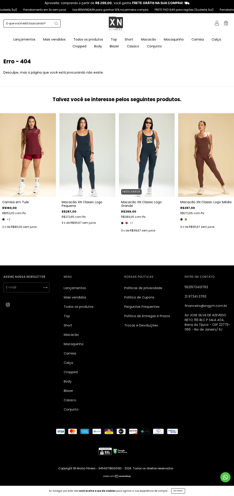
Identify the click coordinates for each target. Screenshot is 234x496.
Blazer (114, 46)
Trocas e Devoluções (141, 325)
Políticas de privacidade (143, 288)
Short (129, 39)
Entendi (178, 491)
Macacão (148, 39)
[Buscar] (56, 23)
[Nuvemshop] (117, 476)
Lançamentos (24, 39)
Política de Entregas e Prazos (147, 316)
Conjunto (154, 46)
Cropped (79, 46)
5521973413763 (196, 287)
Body (98, 46)
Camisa (197, 39)
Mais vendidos (54, 39)
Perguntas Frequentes (142, 306)
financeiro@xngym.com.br (206, 305)
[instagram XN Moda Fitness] (7, 304)
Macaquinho (174, 39)
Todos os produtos (88, 39)
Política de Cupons (139, 297)
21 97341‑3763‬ (195, 296)
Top (114, 39)
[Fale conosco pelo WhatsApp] (225, 477)
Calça (216, 39)
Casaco (133, 46)
